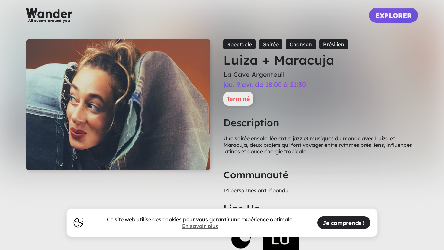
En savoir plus (200, 226)
